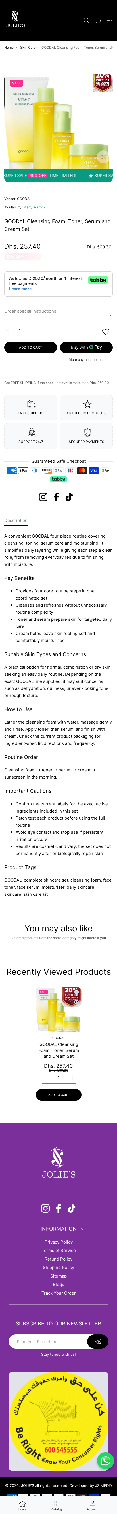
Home (9, 47)
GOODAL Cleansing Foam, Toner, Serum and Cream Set (58, 1050)
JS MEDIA (103, 1485)
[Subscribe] (97, 1341)
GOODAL (24, 199)
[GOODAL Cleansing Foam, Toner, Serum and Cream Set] (59, 1010)
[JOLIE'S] (15, 20)
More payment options (86, 359)
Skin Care (28, 47)
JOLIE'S (27, 1485)
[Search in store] (86, 20)
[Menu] (110, 20)
